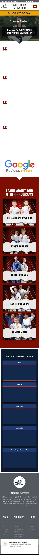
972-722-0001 (29, 1)
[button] (35, 6)
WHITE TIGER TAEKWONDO (19, 6)
